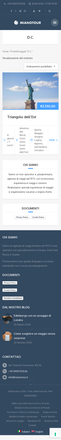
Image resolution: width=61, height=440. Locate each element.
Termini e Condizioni (13, 298)
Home (5, 51)
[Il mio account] (34, 11)
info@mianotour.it (18, 377)
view (52, 140)
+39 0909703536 (17, 371)
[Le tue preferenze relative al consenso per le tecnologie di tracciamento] (55, 434)
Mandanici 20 (34, 421)
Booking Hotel (51, 421)
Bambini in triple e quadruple (23, 416)
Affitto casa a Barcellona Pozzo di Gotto (30, 403)
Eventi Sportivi (48, 416)
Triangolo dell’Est (21, 117)
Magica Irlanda (50, 412)
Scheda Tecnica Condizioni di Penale (32, 407)
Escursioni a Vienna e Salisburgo (23, 412)
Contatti (32, 425)
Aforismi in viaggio (15, 421)
